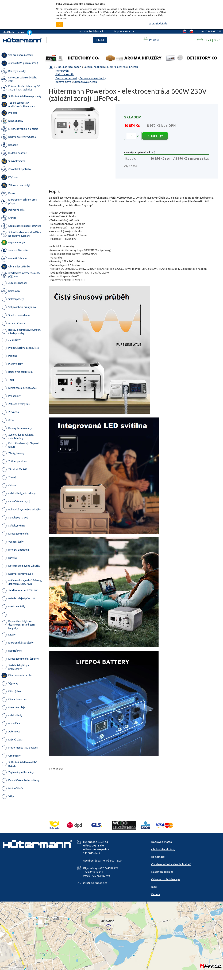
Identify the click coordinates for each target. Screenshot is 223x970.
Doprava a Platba (124, 31)
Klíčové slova (63, 81)
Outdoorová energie (85, 81)
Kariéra (155, 894)
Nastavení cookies (162, 871)
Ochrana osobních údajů (165, 879)
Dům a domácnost (66, 78)
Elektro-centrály (117, 66)
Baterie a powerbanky (92, 78)
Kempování (62, 70)
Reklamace (158, 856)
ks (137, 136)
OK (59, 24)
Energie (134, 66)
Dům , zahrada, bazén (68, 66)
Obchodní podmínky (163, 849)
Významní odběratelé (91, 31)
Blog (154, 886)
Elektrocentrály (64, 74)
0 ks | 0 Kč (212, 40)
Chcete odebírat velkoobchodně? (171, 864)
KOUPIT (154, 136)
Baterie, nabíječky (94, 66)
